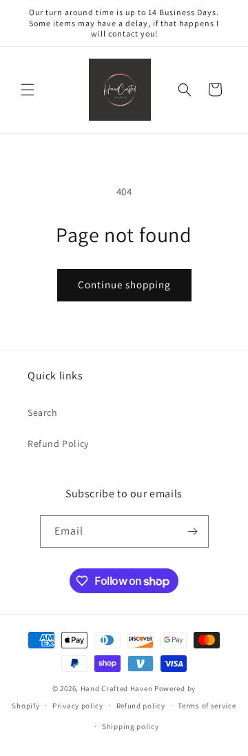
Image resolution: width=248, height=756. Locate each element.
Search (43, 412)
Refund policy (140, 705)
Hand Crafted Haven (117, 688)
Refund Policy (58, 443)
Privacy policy (77, 705)
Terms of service (207, 705)
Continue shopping (124, 284)
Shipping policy (130, 726)
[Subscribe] (193, 531)
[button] (27, 89)
